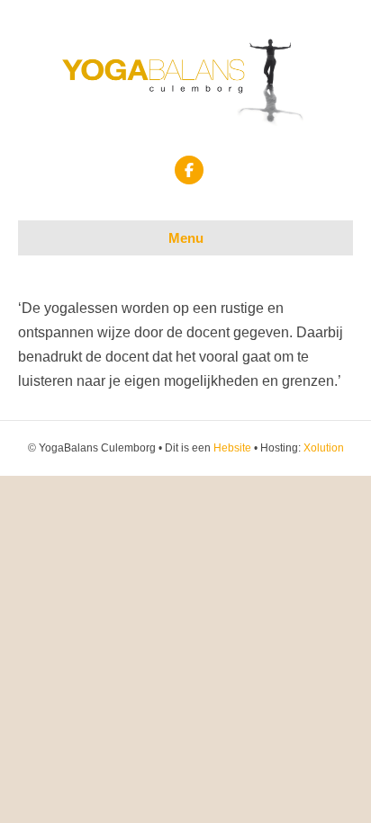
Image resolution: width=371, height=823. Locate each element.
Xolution (323, 448)
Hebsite (232, 448)
